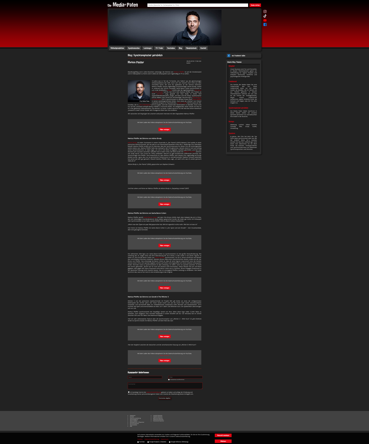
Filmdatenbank (191, 48)
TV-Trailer (159, 48)
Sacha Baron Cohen (150, 217)
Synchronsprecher (134, 423)
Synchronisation (134, 48)
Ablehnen (223, 441)
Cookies (140, 439)
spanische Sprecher (158, 418)
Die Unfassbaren (144, 105)
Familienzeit (233, 81)
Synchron (232, 133)
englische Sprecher (157, 416)
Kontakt (203, 48)
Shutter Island (181, 103)
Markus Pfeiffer (179, 72)
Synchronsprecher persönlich (238, 108)
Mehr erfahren (164, 124)
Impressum (132, 415)
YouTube (142, 442)
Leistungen (148, 48)
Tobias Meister (160, 257)
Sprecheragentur (134, 419)
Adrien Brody (132, 142)
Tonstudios (171, 48)
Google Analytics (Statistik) (157, 442)
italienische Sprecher (158, 419)
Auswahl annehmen (223, 435)
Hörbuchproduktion (117, 48)
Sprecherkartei (133, 425)
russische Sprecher (157, 415)
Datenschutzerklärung (153, 392)
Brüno (169, 90)
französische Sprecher (158, 421)
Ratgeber (232, 66)
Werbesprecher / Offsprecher (137, 422)
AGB (131, 426)
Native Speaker (133, 421)
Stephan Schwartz (189, 152)
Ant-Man (160, 94)
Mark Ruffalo (197, 99)
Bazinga (231, 121)
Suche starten (255, 5)
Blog (180, 48)
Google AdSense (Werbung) (179, 442)
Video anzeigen (164, 129)
